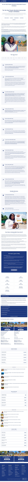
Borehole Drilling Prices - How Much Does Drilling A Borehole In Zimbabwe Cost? (14, 376)
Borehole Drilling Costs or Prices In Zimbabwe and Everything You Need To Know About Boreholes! (14, 369)
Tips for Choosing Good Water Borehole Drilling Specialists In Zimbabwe (12, 419)
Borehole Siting (10, 467)
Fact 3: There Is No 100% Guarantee (5, 310)
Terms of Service (24, 467)
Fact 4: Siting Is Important (4, 312)
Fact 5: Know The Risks (4, 314)
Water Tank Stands (10, 472)
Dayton (14, 59)
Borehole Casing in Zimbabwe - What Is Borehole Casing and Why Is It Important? (14, 372)
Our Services (3, 473)
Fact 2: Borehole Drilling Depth (4, 308)
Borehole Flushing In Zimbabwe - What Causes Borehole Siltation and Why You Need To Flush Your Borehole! (15, 383)
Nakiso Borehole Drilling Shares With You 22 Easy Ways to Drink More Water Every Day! (13, 411)
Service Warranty (24, 470)
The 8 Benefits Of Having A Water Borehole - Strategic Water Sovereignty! (12, 422)
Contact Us (14, 19)
